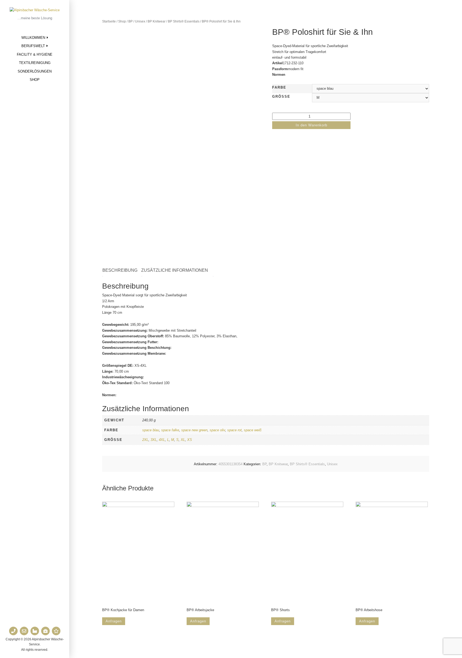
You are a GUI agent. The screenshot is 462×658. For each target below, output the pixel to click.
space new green (194, 430)
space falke (170, 430)
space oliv (217, 430)
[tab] (122, 270)
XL (183, 440)
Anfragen (114, 621)
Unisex (140, 21)
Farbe (279, 87)
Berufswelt (33, 46)
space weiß (252, 430)
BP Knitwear (156, 21)
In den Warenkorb (311, 125)
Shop (35, 80)
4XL (162, 440)
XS (189, 440)
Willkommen (33, 38)
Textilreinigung (35, 63)
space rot (234, 430)
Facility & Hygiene (34, 54)
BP (130, 21)
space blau (150, 430)
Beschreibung (119, 270)
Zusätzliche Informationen (174, 270)
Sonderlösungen (35, 71)
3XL (154, 440)
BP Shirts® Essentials (183, 21)
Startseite (109, 21)
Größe (281, 96)
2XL (145, 440)
